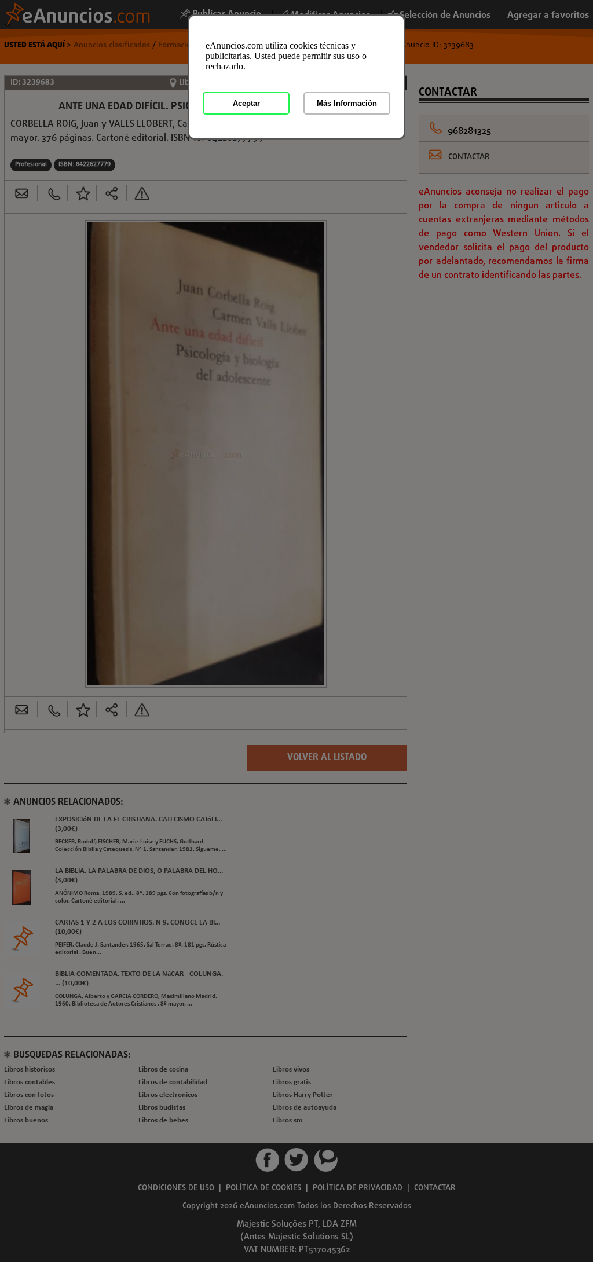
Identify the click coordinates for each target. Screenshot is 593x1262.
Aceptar (246, 103)
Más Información (347, 103)
